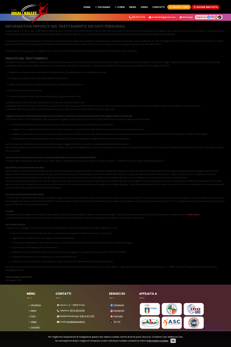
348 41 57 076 (138, 17)
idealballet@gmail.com (163, 17)
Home (87, 7)
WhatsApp (187, 17)
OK (173, 340)
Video (144, 7)
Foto (33, 316)
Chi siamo (104, 7)
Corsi (121, 7)
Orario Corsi (180, 7)
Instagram (118, 310)
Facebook (118, 305)
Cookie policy (193, 214)
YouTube (118, 316)
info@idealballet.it (75, 321)
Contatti (158, 7)
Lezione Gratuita (207, 7)
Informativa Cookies (157, 340)
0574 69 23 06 (77, 310)
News (132, 7)
